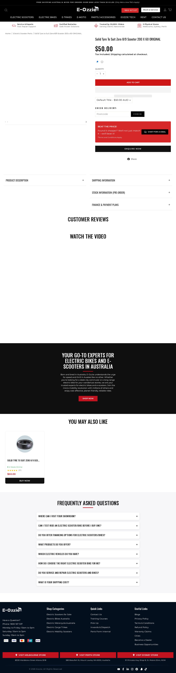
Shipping (116, 54)
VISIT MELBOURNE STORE (32, 655)
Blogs (137, 614)
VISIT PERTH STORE (89, 655)
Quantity (99, 69)
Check (137, 114)
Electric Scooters (22, 17)
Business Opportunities (146, 644)
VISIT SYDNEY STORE (147, 655)
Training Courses (99, 618)
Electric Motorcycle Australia (61, 623)
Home (8, 33)
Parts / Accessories (103, 17)
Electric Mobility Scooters (59, 631)
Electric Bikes (48, 17)
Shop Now (88, 398)
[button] (133, 90)
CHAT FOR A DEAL (157, 132)
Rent (143, 17)
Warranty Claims (143, 631)
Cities (137, 636)
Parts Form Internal (101, 631)
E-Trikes (67, 17)
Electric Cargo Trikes (57, 627)
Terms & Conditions (144, 623)
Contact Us (159, 17)
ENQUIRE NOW (133, 149)
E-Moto (81, 17)
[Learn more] (102, 62)
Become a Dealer (143, 640)
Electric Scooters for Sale (59, 614)
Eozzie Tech (128, 17)
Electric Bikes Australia (58, 618)
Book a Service (150, 10)
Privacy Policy (142, 618)
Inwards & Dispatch (100, 627)
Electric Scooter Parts (22, 33)
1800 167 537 (130, 10)
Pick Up (94, 623)
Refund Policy (142, 627)
